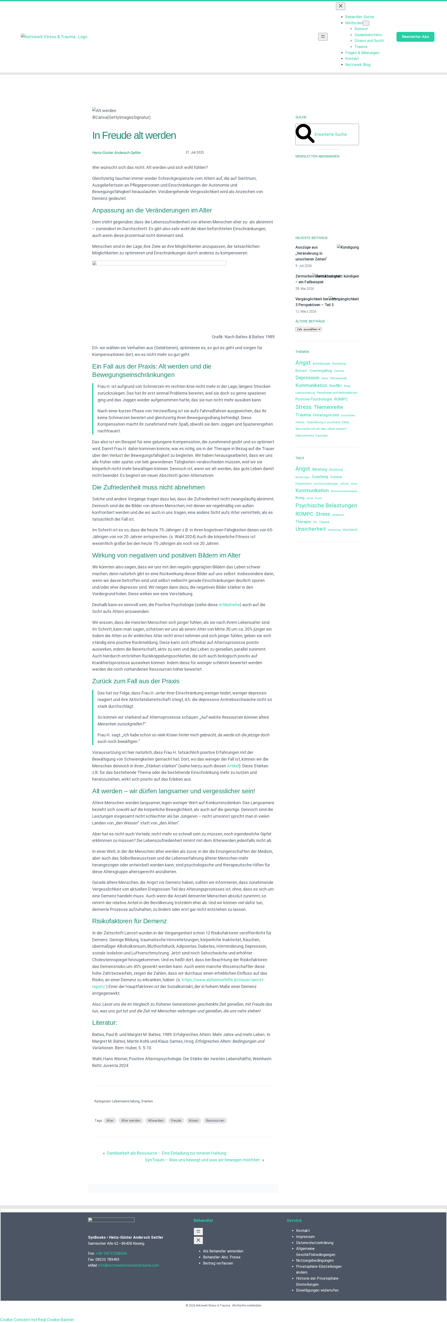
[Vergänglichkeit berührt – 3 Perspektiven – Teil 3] (343, 299)
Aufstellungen (321, 363)
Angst (303, 362)
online (310, 498)
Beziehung (339, 363)
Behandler (203, 1220)
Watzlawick (350, 529)
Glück (354, 483)
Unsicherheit (348, 415)
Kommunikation (311, 385)
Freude (176, 1120)
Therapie (303, 521)
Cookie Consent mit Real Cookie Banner (37, 1319)
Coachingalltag (320, 371)
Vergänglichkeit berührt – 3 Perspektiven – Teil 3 (317, 302)
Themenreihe (328, 407)
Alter (110, 1120)
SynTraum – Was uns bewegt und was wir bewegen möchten (202, 1159)
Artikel (233, 765)
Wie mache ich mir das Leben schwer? (321, 429)
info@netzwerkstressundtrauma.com (128, 1265)
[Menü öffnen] (323, 37)
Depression (307, 377)
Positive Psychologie (313, 399)
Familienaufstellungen (326, 483)
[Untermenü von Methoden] (366, 23)
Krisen (193, 1120)
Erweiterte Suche (331, 134)
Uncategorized (326, 415)
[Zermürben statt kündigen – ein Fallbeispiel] (335, 276)
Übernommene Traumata (311, 435)
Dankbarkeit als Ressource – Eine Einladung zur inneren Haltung (166, 1153)
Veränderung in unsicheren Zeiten (328, 422)
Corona (339, 371)
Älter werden (130, 1120)
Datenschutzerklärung (311, 208)
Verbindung (334, 529)
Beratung (319, 469)
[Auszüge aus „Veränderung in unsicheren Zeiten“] (348, 247)
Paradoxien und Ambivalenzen (337, 392)
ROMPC (341, 399)
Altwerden (155, 1120)
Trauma (303, 414)
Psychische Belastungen (326, 505)
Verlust (300, 422)
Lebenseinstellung (126, 1101)
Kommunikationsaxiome (344, 491)
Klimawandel (338, 378)
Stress (303, 407)
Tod (315, 522)
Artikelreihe (229, 604)
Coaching (320, 476)
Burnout (301, 371)
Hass (325, 378)
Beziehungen (302, 477)
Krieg (347, 386)
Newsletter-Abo (415, 36)
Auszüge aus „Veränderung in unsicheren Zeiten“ (311, 253)
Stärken (147, 1101)
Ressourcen (215, 1120)
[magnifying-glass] (305, 141)
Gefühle (344, 483)
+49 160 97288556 (111, 1253)
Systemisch (338, 514)
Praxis (318, 498)
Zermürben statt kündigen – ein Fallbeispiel (317, 279)
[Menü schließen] (340, 6)
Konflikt (335, 385)
